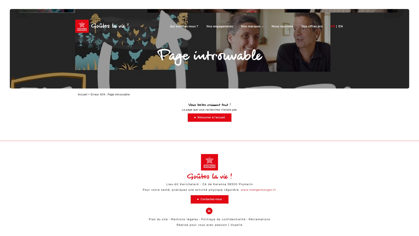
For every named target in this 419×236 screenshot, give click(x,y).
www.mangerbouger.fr (258, 189)
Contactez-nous (211, 199)
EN (340, 26)
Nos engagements (219, 26)
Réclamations (259, 219)
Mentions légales (184, 219)
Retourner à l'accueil (211, 117)
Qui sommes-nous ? (184, 26)
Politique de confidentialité (223, 219)
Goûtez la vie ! (109, 26)
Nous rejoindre (282, 26)
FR (333, 26)
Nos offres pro (312, 26)
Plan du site (158, 219)
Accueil (82, 94)
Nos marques (250, 26)
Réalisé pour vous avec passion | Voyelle (210, 224)
